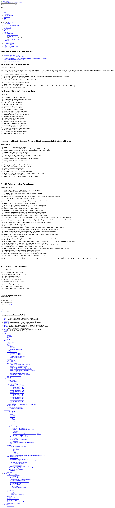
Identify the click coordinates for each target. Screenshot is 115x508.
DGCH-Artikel (10, 506)
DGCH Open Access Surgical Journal (16, 487)
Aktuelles (15, 452)
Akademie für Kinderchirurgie (17, 480)
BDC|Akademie (14, 476)
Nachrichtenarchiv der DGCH (14, 407)
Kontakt (16, 2)
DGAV (6, 318)
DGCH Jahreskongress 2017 (17, 397)
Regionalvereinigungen (9, 45)
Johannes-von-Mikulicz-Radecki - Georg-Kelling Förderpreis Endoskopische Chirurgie (25, 58)
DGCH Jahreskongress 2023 (17, 388)
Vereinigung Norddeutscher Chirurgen (19, 371)
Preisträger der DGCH (12, 35)
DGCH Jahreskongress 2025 (17, 386)
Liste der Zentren (17, 465)
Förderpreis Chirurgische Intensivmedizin (14, 56)
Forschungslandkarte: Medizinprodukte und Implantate (23, 460)
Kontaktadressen (14, 458)
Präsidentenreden (11, 405)
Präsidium (12, 347)
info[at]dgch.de (8, 304)
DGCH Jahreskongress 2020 (17, 393)
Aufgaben (15, 431)
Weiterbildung (10, 492)
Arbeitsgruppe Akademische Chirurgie (19, 466)
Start (5, 12)
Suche (8, 339)
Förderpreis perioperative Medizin (12, 55)
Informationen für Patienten (13, 503)
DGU (5, 331)
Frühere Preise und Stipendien (11, 25)
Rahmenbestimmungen (15, 443)
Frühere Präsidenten (9, 43)
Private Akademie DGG (16, 486)
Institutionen (7, 17)
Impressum (3, 2)
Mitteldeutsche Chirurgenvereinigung (19, 367)
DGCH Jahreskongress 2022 (17, 390)
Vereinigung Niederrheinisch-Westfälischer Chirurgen (23, 370)
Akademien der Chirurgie (13, 475)
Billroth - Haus (7, 47)
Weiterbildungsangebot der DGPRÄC (19, 482)
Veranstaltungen (11, 402)
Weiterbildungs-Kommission (17, 494)
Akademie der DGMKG (16, 483)
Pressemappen (13, 383)
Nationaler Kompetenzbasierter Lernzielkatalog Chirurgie (27, 434)
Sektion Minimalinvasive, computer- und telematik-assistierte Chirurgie (27, 455)
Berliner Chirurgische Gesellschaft (18, 366)
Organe (5, 30)
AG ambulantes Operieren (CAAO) (19, 428)
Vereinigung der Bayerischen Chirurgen (20, 364)
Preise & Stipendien (9, 23)
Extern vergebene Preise (13, 39)
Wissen (5, 18)
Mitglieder (6, 19)
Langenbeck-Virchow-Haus (11, 46)
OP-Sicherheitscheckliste (13, 499)
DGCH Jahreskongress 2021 (17, 391)
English (20, 2)
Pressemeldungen (11, 380)
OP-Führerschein (11, 497)
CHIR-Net (9, 472)
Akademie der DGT (15, 484)
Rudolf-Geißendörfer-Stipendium (12, 61)
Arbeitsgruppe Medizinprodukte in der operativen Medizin (21, 468)
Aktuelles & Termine (9, 15)
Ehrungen (6, 40)
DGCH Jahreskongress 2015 (17, 400)
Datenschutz (10, 2)
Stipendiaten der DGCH (13, 36)
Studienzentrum (11, 470)
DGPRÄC (6, 326)
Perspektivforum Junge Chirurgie (15, 469)
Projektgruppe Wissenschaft (14, 456)
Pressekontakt (13, 381)
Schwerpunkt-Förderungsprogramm (19, 459)
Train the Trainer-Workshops (20, 435)
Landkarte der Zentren (18, 463)
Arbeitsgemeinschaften (12, 427)
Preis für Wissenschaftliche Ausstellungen (14, 59)
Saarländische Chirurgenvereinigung (19, 373)
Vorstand (12, 346)
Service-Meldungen (12, 500)
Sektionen (9, 445)
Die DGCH (7, 14)
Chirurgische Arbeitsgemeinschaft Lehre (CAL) (22, 429)
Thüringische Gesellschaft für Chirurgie (20, 374)
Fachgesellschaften (11, 411)
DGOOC (6, 325)
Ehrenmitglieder (8, 42)
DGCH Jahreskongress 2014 (17, 401)
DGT (5, 328)
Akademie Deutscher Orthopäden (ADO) (20, 479)
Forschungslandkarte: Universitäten (18, 462)
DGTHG (6, 329)
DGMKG (6, 322)
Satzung (6, 32)
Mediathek (9, 489)
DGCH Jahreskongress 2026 (14, 384)
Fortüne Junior (10, 490)
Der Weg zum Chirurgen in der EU (15, 501)
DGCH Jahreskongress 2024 (17, 387)
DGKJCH (6, 321)
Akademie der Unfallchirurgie (17, 477)
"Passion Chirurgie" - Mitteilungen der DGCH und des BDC (22, 404)
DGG (5, 319)
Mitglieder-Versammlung (16, 349)
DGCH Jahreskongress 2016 (17, 398)
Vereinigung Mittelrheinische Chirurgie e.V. (21, 369)
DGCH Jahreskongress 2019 (17, 394)
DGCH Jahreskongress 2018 (17, 395)
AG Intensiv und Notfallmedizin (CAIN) (20, 439)
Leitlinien (9, 496)
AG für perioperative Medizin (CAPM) (19, 436)
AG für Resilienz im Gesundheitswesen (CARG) (22, 442)
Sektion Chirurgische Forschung (18, 446)
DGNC (6, 324)
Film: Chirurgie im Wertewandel (15, 408)
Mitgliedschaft (7, 28)
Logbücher (12, 493)
